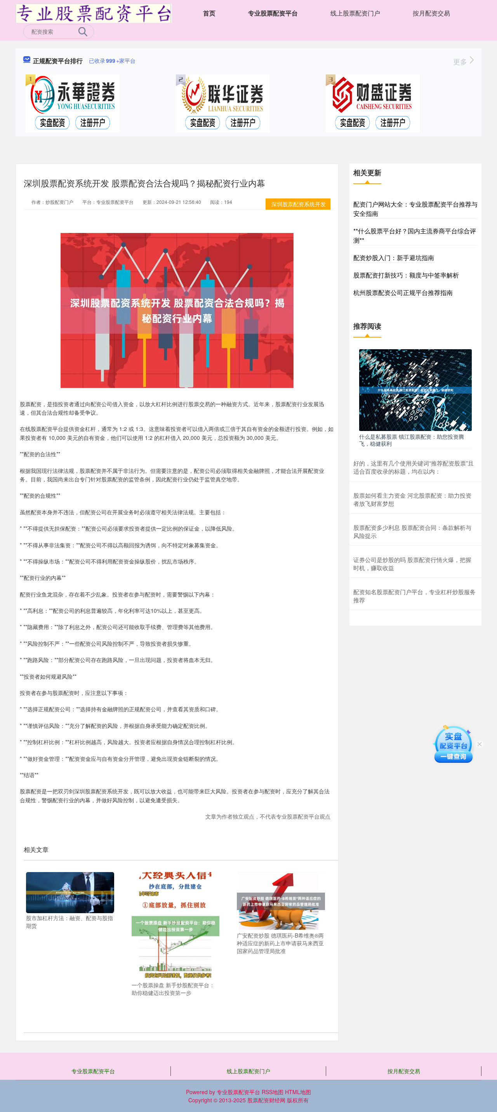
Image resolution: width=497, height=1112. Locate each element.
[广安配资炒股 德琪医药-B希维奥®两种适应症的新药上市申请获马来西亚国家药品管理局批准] (281, 900)
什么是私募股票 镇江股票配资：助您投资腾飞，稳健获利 (411, 440)
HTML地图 (298, 1092)
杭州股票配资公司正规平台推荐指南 (403, 292)
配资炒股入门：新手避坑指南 (393, 257)
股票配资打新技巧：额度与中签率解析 (406, 275)
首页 (209, 13)
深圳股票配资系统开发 (298, 204)
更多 (461, 61)
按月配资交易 (431, 13)
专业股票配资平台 (273, 13)
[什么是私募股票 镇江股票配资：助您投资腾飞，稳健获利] (415, 389)
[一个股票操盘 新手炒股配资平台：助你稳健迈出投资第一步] (176, 925)
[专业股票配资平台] (94, 12)
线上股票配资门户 (355, 13)
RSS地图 (272, 1092)
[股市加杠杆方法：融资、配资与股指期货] (70, 892)
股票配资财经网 (266, 1100)
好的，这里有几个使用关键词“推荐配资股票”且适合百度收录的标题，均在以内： (413, 467)
